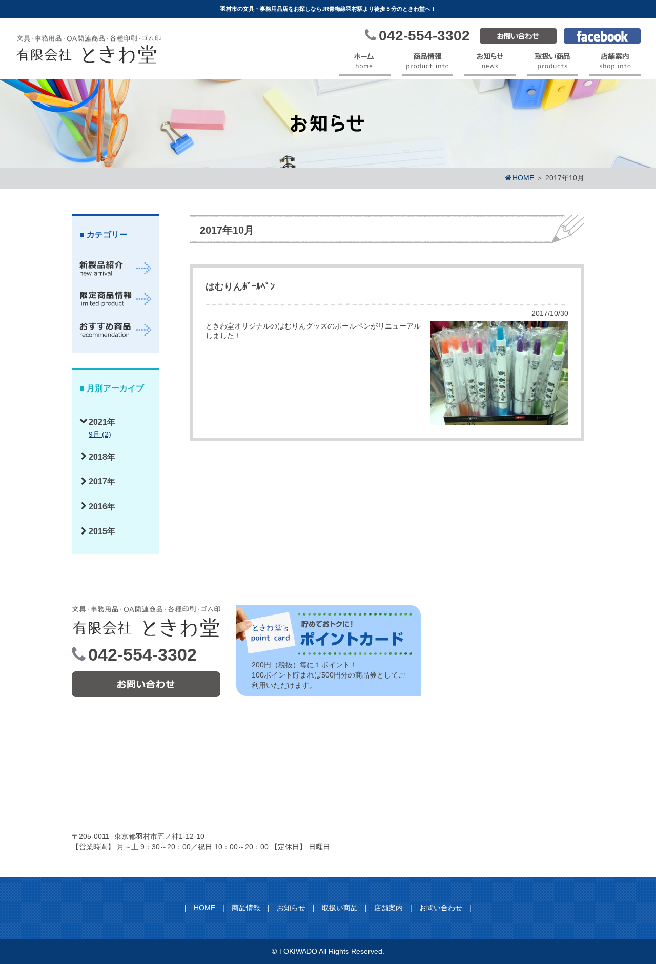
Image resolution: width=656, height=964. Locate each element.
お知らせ (291, 908)
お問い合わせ (440, 908)
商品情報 (246, 908)
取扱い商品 (340, 908)
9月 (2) (100, 434)
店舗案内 (388, 908)
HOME (204, 908)
